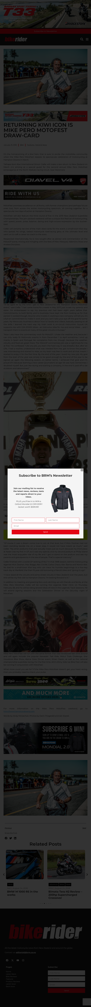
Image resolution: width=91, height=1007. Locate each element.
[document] (45, 503)
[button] (82, 470)
